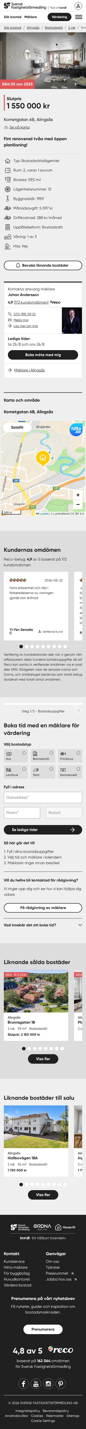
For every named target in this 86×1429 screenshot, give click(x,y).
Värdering (59, 17)
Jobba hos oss (58, 1279)
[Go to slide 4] (37, 646)
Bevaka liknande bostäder (45, 265)
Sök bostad (13, 17)
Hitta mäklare (15, 1267)
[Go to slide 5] (43, 646)
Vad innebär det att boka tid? (30, 925)
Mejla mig (21, 320)
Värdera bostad (17, 1285)
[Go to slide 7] (54, 646)
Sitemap (72, 1416)
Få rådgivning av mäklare (43, 907)
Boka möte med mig (43, 355)
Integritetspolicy (28, 1411)
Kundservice (14, 1261)
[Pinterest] (60, 1383)
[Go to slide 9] (65, 646)
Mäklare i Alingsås (29, 370)
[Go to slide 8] (59, 646)
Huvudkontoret (17, 1279)
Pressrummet (57, 1273)
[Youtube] (36, 1383)
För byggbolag (17, 1273)
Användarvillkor (17, 1416)
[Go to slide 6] (48, 646)
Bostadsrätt (54, 27)
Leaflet (43, 513)
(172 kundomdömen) (31, 302)
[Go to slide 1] (21, 646)
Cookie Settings (43, 1421)
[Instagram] (48, 1383)
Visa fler (43, 1059)
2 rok (71, 27)
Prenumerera (43, 1329)
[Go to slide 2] (26, 646)
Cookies (37, 1416)
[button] (78, 17)
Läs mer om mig (26, 326)
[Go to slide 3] (32, 646)
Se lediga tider (25, 829)
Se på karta (20, 127)
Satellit (17, 427)
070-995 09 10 (25, 314)
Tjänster (53, 1267)
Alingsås (33, 27)
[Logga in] (78, 6)
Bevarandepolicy (56, 1411)
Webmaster (55, 1416)
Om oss (52, 1261)
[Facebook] (23, 1383)
